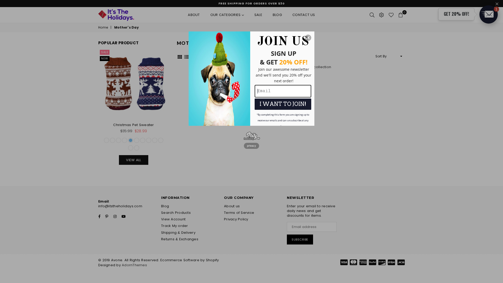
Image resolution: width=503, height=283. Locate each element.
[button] (308, 38)
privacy (251, 146)
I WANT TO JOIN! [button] (283, 104)
